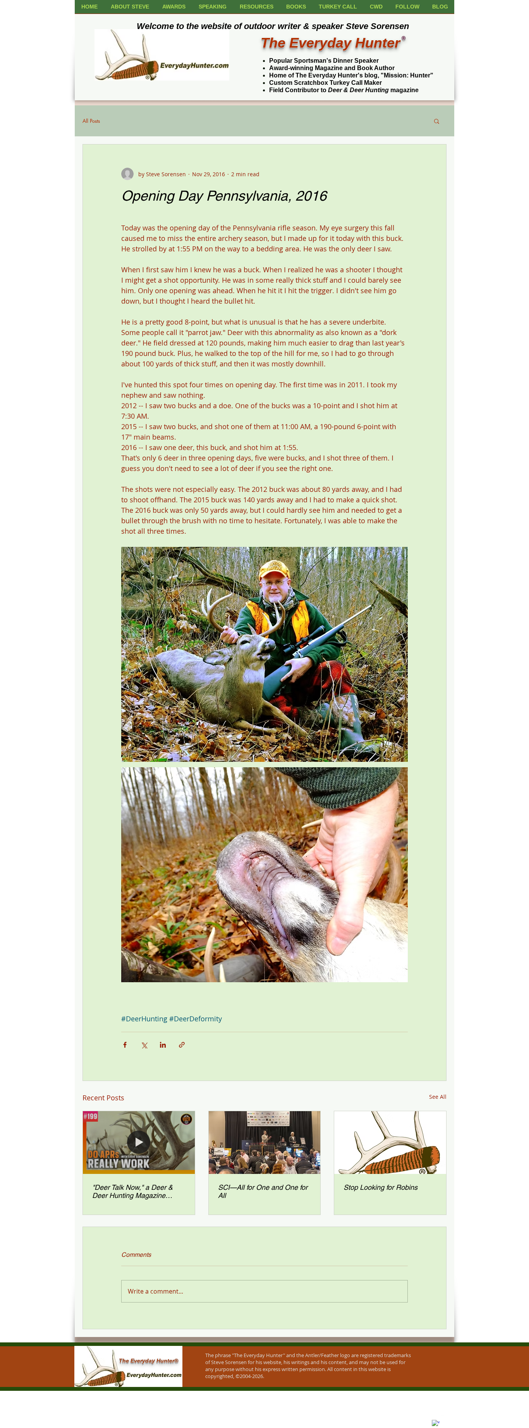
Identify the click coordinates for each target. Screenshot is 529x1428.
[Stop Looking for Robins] (390, 1142)
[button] (436, 121)
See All (438, 1096)
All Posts (91, 121)
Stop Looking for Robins (380, 1187)
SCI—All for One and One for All (262, 1191)
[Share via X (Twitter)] (144, 1044)
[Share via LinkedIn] (163, 1044)
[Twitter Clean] (445, 1419)
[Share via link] (181, 1044)
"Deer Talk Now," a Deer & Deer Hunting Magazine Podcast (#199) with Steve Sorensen (132, 1191)
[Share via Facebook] (125, 1044)
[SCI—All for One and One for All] (265, 1142)
